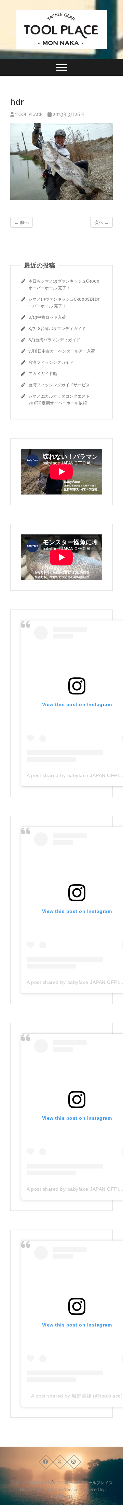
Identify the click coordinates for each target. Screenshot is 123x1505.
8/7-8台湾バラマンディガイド (57, 328)
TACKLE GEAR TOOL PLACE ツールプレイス (70, 1482)
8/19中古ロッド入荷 (47, 317)
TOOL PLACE (28, 114)
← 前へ (21, 222)
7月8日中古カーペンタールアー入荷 (61, 351)
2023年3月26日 (68, 114)
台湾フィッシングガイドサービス (59, 384)
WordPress (62, 1496)
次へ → (101, 222)
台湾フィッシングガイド (50, 362)
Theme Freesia (62, 1489)
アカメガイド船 (42, 373)
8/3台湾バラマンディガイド (54, 339)
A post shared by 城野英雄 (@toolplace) (77, 1396)
